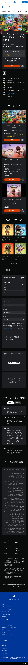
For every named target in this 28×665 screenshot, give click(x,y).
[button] (10, 93)
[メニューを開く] (1, 2)
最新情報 (4, 11)
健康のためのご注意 (8, 577)
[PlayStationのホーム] (14, 2)
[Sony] (24, 664)
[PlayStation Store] (7, 7)
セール (14, 11)
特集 (9, 11)
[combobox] (14, 305)
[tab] (10, 402)
